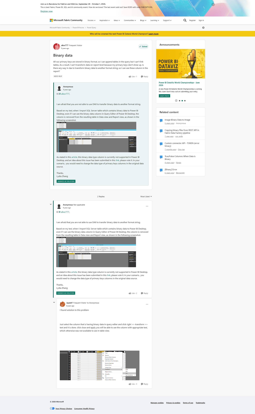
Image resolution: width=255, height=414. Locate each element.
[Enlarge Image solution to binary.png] (99, 365)
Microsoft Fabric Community (60, 28)
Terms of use (188, 403)
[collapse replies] (50, 204)
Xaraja (178, 162)
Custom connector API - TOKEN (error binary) (182, 144)
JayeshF (69, 302)
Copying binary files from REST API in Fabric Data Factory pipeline (182, 131)
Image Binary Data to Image (177, 119)
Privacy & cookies (173, 403)
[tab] (179, 100)
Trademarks (200, 403)
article (74, 157)
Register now (47, 11)
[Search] (185, 20)
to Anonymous (93, 302)
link (117, 160)
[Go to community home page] (66, 20)
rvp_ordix (179, 136)
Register (192, 20)
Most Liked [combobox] (146, 196)
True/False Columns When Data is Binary (180, 157)
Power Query (91, 28)
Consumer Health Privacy (84, 408)
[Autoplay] (176, 100)
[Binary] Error (171, 169)
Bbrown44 (180, 173)
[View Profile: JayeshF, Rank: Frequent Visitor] (62, 304)
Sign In (201, 20)
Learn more (153, 33)
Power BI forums (78, 28)
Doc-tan (181, 149)
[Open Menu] (203, 27)
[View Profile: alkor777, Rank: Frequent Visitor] (56, 46)
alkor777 (64, 45)
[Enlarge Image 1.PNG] (96, 137)
